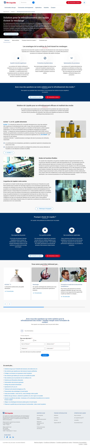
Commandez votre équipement (25, 7)
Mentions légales (38, 442)
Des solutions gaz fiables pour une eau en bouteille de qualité (19, 375)
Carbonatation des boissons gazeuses (13, 382)
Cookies (81, 444)
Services (56, 420)
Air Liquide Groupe (78, 417)
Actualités (76, 420)
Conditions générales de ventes (64, 442)
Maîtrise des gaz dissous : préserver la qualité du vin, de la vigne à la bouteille (23, 395)
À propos (53, 7)
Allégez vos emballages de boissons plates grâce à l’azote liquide (20, 402)
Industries (46, 7)
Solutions (13, 11)
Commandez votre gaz (10, 7)
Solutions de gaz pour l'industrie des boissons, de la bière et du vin (20, 369)
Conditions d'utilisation (49, 442)
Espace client (57, 422)
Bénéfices (6, 40)
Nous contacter (77, 415)
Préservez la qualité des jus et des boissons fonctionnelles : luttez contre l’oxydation (25, 404)
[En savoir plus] (16, 274)
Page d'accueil (6, 11)
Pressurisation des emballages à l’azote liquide (16, 391)
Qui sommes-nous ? (78, 422)
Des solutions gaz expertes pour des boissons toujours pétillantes (20, 371)
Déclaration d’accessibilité (79, 442)
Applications (38, 7)
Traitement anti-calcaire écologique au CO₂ (15, 389)
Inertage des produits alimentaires (12, 384)
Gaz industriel (40, 415)
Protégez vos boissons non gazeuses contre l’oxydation (18, 373)
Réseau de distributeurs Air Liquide (40, 423)
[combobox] (27, 2)
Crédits (85, 444)
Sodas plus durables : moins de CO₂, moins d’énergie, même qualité (21, 393)
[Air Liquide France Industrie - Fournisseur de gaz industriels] (10, 2)
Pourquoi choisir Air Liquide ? (29, 40)
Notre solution (15, 40)
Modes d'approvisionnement (41, 418)
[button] (5, 304)
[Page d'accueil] (8, 413)
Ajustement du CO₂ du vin (10, 386)
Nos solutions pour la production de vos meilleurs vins (17, 378)
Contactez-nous (43, 40)
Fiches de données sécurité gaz (41, 427)
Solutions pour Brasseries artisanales (13, 380)
